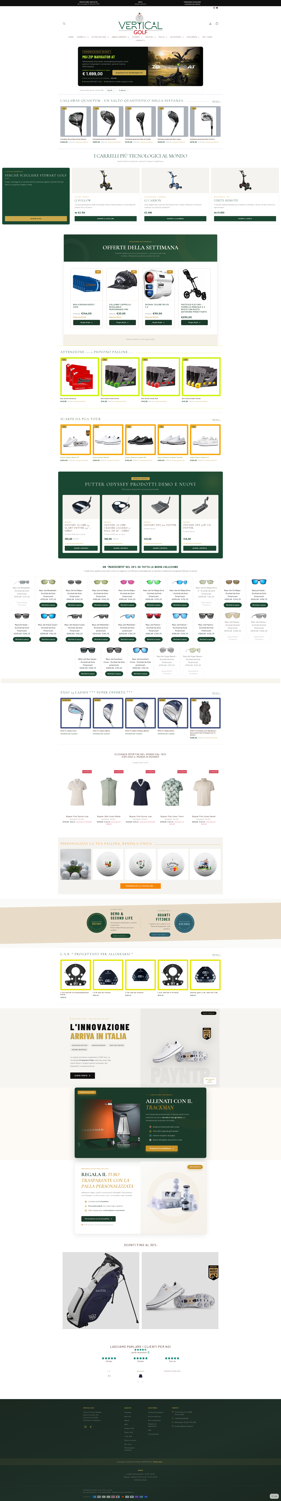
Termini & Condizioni (155, 1412)
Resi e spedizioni (154, 1420)
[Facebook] (91, 1427)
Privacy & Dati (153, 1434)
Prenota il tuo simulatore (160, 1148)
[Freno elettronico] (187, 74)
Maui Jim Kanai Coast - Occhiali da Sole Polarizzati (48, 628)
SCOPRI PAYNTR (81, 1076)
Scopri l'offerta (81, 548)
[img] (140, 1349)
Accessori (176, 37)
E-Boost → (123, 90)
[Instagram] (85, 1427)
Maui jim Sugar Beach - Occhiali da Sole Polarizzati (167, 659)
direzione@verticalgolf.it (184, 1426)
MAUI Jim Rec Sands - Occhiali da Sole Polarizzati (87, 662)
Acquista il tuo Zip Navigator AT (129, 73)
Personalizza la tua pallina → (140, 886)
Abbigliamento (119, 37)
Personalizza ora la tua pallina (97, 1219)
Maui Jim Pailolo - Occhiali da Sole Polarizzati (154, 628)
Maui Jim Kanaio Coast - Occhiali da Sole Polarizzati (75, 628)
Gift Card (207, 37)
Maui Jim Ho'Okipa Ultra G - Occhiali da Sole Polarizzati (206, 591)
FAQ (149, 1430)
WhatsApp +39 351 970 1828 (185, 1422)
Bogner (127, 1420)
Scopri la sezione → (120, 936)
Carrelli (82, 37)
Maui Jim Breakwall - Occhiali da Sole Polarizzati (22, 591)
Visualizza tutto (140, 762)
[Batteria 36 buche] (170, 55)
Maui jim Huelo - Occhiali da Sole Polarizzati (259, 593)
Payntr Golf (128, 1432)
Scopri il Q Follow (105, 218)
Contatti (140, 40)
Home (71, 37)
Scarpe (136, 37)
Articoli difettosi (154, 1416)
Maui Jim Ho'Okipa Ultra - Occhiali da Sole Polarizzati (153, 593)
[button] (217, 23)
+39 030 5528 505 (181, 1418)
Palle (162, 37)
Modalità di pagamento (152, 1425)
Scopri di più (36, 218)
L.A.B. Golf (128, 1436)
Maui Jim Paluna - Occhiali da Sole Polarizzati (232, 625)
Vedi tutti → (216, 101)
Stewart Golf (129, 1428)
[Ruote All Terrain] (178, 64)
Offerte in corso (130, 1440)
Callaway (127, 1412)
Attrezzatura (99, 37)
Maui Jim (127, 1416)
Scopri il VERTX (245, 218)
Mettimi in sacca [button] (48, 605)
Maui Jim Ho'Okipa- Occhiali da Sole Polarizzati (232, 593)
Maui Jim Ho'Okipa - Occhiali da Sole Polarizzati (74, 593)
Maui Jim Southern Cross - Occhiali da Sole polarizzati (114, 662)
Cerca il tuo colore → (160, 934)
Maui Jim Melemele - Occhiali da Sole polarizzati (101, 628)
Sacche (149, 37)
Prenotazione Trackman (129, 1449)
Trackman (192, 37)
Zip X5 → (110, 90)
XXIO (126, 1424)
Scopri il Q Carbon (175, 218)
